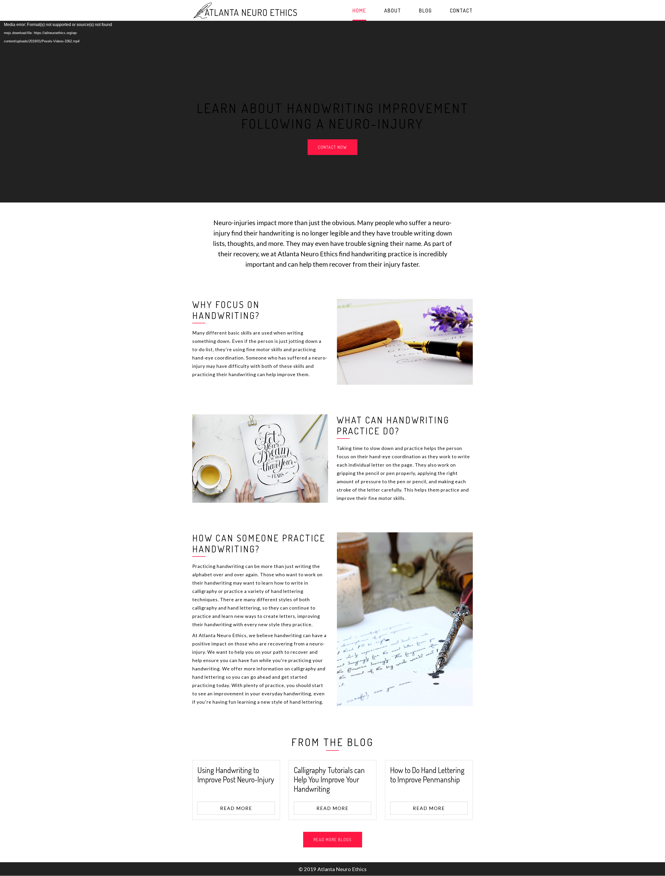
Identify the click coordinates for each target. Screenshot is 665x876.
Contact (461, 11)
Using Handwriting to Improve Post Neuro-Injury (235, 774)
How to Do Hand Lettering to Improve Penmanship (427, 774)
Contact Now (332, 147)
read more (236, 808)
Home (359, 11)
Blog (425, 11)
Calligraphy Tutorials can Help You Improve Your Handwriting (329, 779)
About (392, 11)
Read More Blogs (333, 839)
